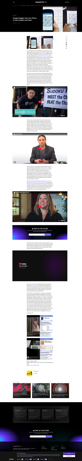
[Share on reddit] (66, 44)
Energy (46, 5)
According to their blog (46, 169)
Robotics (28, 5)
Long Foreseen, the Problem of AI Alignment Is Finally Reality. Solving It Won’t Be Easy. (21, 394)
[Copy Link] (66, 48)
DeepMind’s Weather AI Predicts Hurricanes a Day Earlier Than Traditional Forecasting (40, 394)
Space (43, 5)
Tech (49, 5)
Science (40, 5)
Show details (50, 459)
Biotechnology (23, 5)
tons (47, 297)
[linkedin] (36, 373)
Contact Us (53, 447)
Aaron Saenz (36, 371)
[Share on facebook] (66, 40)
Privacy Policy (63, 447)
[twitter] (34, 373)
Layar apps (34, 285)
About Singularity (44, 448)
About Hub (43, 447)
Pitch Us (52, 448)
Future (36, 5)
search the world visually (44, 56)
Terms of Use (63, 448)
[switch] (30, 459)
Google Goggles (42, 53)
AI (19, 5)
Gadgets (14, 15)
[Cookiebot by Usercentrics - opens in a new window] (11, 459)
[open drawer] (14, 2)
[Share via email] (66, 46)
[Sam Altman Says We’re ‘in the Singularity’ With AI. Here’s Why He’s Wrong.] (60, 390)
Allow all (69, 453)
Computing (32, 5)
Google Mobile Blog (34, 365)
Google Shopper (35, 129)
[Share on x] (66, 38)
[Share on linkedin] (66, 42)
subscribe (67, 2)
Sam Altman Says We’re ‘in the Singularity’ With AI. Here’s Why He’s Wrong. (60, 395)
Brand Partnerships (54, 449)
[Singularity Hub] (41, 2)
